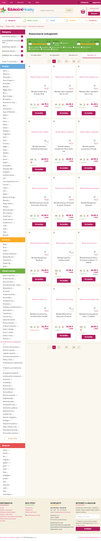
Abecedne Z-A (91, 55)
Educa (6, 128)
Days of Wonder (9, 112)
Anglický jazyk (8, 398)
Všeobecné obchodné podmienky (11, 516)
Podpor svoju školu (6, 514)
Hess (5, 156)
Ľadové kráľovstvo (10, 254)
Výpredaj (55, 49)
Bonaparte (7, 99)
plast (6, 466)
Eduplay (7, 131)
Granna (6, 143)
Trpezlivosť (8, 313)
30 (74, 61)
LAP (5, 178)
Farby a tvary (9, 335)
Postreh (7, 339)
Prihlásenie (29, 508)
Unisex (57, 45)
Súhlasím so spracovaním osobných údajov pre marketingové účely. (87, 523)
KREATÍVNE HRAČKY (10, 47)
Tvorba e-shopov (83, 537)
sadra (6, 488)
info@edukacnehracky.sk (62, 512)
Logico (6, 188)
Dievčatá (65, 43)
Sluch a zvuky (8, 332)
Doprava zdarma (56, 47)
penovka (7, 485)
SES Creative (8, 213)
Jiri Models (7, 166)
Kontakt (20, 2)
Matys (6, 194)
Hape (5, 150)
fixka (5, 472)
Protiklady (7, 382)
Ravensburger (9, 210)
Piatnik (6, 207)
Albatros (7, 74)
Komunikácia (8, 392)
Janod (6, 159)
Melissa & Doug (9, 197)
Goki (5, 140)
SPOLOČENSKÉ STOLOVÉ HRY (11, 42)
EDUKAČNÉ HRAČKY (11, 36)
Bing (5, 244)
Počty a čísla (8, 359)
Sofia (5, 266)
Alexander (8, 77)
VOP (11, 2)
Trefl (5, 226)
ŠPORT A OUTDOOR (10, 62)
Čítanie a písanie (10, 395)
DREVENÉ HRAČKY (10, 51)
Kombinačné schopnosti (13, 376)
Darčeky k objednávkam (8, 512)
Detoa (6, 115)
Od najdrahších (54, 55)
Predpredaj (46, 49)
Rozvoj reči (8, 386)
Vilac (5, 232)
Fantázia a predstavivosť (13, 307)
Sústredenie (8, 310)
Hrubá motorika (9, 294)
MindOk (6, 200)
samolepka (8, 494)
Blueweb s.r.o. (96, 537)
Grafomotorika (9, 279)
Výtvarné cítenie (9, 320)
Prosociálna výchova (11, 433)
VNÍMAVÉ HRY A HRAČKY (11, 56)
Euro (5, 247)
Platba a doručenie (6, 510)
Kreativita (7, 304)
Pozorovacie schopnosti (12, 343)
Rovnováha (8, 297)
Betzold (6, 87)
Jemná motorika (10, 275)
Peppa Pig (7, 263)
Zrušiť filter (12, 439)
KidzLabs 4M (8, 169)
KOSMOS (7, 172)
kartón (7, 453)
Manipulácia (8, 288)
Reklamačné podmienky (8, 519)
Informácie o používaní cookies (10, 537)
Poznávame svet (10, 405)
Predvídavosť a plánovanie (12, 364)
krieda (6, 478)
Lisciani (6, 184)
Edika (5, 124)
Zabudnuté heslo (30, 512)
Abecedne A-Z (73, 55)
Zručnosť (7, 291)
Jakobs (6, 162)
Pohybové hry (9, 301)
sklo (5, 482)
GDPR (37, 2)
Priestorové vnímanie (12, 347)
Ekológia (7, 420)
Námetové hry (9, 411)
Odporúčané (87, 47)
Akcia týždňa (34, 47)
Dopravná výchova (10, 423)
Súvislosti (7, 379)
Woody (6, 235)
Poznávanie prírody (11, 430)
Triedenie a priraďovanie (12, 369)
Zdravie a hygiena (10, 417)
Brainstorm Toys (10, 102)
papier (6, 463)
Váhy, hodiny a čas (11, 427)
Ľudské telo (8, 414)
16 (66, 61)
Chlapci (57, 43)
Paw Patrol (7, 260)
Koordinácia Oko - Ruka (12, 285)
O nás (2, 508)
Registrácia (29, 510)
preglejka (7, 475)
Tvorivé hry (8, 316)
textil (6, 469)
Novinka (77, 47)
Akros (6, 71)
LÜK (5, 191)
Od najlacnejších (36, 55)
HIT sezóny (68, 47)
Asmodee (7, 83)
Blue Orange (8, 96)
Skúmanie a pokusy (11, 408)
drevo (6, 450)
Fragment (7, 134)
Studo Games (8, 219)
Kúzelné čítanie (9, 175)
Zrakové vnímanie (10, 326)
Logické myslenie (10, 353)
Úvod (4, 2)
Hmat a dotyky (9, 329)
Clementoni (8, 109)
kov (5, 456)
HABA (6, 147)
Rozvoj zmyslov (10, 323)
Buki (5, 105)
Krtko (5, 250)
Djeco (6, 121)
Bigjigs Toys (8, 90)
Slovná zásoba (9, 389)
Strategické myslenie (11, 373)
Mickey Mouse (9, 257)
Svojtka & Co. (9, 222)
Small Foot (7, 216)
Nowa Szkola (8, 203)
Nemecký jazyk (9, 401)
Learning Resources (11, 181)
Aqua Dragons (9, 80)
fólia (5, 491)
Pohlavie (56, 41)
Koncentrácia (9, 282)
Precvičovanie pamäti (12, 356)
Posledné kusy (35, 49)
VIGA (5, 229)
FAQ (29, 2)
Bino (5, 93)
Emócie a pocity (9, 350)
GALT (5, 137)
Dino (6, 118)
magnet (6, 459)
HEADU (6, 153)
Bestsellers (45, 47)
